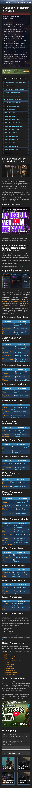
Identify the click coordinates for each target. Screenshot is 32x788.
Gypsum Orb (13, 305)
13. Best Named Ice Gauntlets (13, 123)
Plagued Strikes (19, 373)
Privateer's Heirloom (11, 672)
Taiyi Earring (9, 666)
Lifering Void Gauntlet (6, 506)
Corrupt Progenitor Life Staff (7, 543)
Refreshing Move (19, 324)
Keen (28, 380)
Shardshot (5, 484)
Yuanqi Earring (10, 668)
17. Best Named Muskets (11, 136)
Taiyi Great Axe (8, 324)
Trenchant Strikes (21, 351)
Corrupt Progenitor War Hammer (8, 351)
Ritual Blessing (7, 509)
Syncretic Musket (5, 575)
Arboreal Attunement (19, 575)
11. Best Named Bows (10, 116)
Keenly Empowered (21, 355)
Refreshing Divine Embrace (21, 526)
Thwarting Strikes (19, 332)
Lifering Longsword (5, 588)
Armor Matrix (5, 301)
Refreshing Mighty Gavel (22, 359)
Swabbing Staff (8, 534)
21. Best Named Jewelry (11, 149)
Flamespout (7, 572)
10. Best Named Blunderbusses (13, 113)
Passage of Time (10, 658)
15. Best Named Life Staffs (12, 129)
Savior (17, 538)
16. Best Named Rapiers (11, 133)
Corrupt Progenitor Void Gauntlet (8, 514)
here (23, 266)
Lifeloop (8, 662)
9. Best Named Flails (10, 109)
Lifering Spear (5, 608)
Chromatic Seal (5, 307)
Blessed (19, 505)
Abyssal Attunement (20, 348)
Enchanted (16, 325)
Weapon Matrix (15, 301)
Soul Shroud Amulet (11, 655)
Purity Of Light (19, 534)
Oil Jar (5, 451)
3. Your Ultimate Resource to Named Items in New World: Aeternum (16, 89)
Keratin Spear (5, 604)
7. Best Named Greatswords (12, 103)
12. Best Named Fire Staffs (12, 119)
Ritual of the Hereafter (6, 530)
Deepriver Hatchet (5, 391)
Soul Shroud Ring (10, 674)
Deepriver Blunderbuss (5, 435)
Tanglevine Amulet (11, 657)
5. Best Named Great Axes (12, 96)
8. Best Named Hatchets (11, 106)
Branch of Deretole (9, 380)
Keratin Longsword (5, 592)
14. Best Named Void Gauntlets (13, 126)
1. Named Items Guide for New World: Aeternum (16, 82)
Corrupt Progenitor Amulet (13, 660)
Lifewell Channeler (5, 526)
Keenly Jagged (24, 328)
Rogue (17, 328)
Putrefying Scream (20, 502)
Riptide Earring (10, 664)
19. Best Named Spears (11, 143)
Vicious (23, 463)
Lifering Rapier (7, 555)
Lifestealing (18, 352)
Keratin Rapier (7, 557)
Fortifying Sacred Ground (22, 530)
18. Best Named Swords (11, 139)
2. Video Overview (9, 86)
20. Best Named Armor (11, 146)
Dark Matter (5, 305)
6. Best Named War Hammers (13, 99)
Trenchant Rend (20, 361)
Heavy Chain (4, 408)
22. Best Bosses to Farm (11, 153)
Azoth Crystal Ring (10, 670)
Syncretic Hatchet (5, 395)
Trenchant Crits (20, 347)
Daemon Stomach (5, 539)
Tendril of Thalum (8, 359)
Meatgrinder (7, 430)
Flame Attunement (16, 486)
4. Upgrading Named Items (12, 92)
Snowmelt (6, 486)
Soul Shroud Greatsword (6, 372)
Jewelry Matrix (26, 301)
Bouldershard (7, 376)
